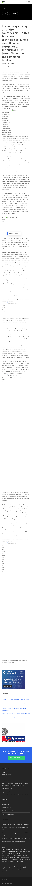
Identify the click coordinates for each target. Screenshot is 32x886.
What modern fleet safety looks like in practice (13, 717)
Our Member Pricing (16, 757)
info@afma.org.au (6, 774)
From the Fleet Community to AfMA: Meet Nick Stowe (15, 699)
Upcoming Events (6, 807)
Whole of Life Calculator (8, 814)
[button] (29, 2)
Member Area (5, 804)
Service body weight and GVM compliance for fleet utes (16, 713)
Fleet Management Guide (8, 811)
